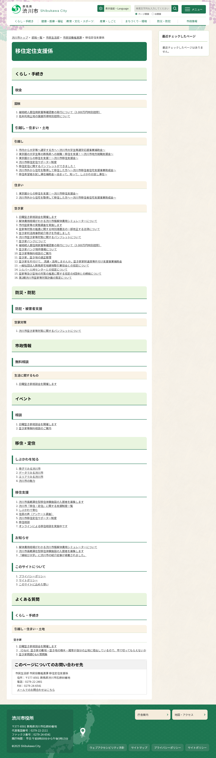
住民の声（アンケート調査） (36, 514)
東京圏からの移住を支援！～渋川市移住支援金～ (48, 158)
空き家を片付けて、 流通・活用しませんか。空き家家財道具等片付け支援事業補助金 (70, 261)
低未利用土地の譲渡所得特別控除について (44, 116)
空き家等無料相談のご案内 (35, 253)
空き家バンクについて (32, 241)
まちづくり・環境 (136, 21)
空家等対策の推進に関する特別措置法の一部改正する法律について (59, 229)
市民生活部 (52, 37)
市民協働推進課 (72, 37)
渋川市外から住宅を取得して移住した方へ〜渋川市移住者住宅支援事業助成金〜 (67, 170)
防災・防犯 (164, 21)
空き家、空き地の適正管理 (35, 257)
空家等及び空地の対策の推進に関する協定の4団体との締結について (60, 273)
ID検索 (158, 14)
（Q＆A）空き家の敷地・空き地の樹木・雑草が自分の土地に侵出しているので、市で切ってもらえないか (82, 650)
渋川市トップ (20, 37)
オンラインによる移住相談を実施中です (43, 526)
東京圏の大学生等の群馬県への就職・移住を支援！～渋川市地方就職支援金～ (66, 154)
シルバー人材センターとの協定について (43, 269)
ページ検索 (144, 14)
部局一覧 (37, 37)
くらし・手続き (24, 21)
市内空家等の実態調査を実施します (40, 225)
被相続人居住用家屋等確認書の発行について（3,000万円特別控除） (60, 112)
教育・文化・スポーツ (79, 21)
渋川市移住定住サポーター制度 (38, 162)
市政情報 (191, 21)
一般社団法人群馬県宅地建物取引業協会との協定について (54, 265)
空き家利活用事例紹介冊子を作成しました (44, 233)
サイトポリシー (28, 580)
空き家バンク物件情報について (38, 249)
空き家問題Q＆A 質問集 (33, 654)
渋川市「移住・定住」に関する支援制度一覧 (46, 506)
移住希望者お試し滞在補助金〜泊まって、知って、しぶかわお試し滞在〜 (63, 174)
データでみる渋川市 (31, 473)
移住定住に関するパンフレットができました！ (47, 166)
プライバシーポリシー (32, 576)
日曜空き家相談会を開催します (38, 217)
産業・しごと (108, 21)
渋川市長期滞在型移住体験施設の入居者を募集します (51, 502)
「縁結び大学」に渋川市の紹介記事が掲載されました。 (52, 555)
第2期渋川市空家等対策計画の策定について (45, 277)
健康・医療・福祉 (52, 21)
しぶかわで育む (28, 510)
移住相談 (24, 522)
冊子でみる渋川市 (29, 468)
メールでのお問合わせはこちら (36, 690)
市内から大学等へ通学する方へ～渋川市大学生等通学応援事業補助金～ (62, 150)
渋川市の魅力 (27, 481)
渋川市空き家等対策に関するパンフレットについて (50, 237)
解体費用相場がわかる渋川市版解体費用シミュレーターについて (58, 221)
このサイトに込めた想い (34, 584)
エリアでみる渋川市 (31, 477)
